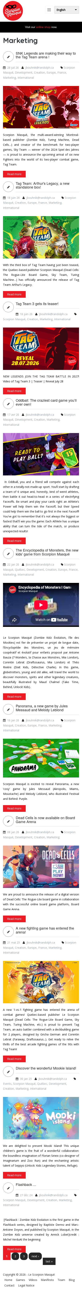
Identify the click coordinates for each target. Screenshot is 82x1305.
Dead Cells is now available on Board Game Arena (45, 820)
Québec (20, 569)
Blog (72, 1280)
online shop (43, 27)
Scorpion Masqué (14, 319)
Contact (9, 1285)
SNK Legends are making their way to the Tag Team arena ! (46, 55)
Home (8, 1280)
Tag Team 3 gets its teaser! (37, 304)
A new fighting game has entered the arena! (45, 930)
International (26, 77)
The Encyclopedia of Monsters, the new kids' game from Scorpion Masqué (47, 552)
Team (61, 1280)
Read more (14, 174)
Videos (33, 1280)
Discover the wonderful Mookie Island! (46, 1068)
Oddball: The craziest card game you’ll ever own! (46, 402)
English (61, 9)
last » (49, 1261)
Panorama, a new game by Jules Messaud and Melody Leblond (42, 708)
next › (35, 1256)
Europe (51, 72)
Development (23, 72)
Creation (39, 72)
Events (7, 1084)
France (61, 72)
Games (20, 1280)
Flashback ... (26, 1184)
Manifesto (47, 1280)
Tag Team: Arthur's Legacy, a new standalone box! (42, 185)
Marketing (9, 77)
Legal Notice (26, 1285)
